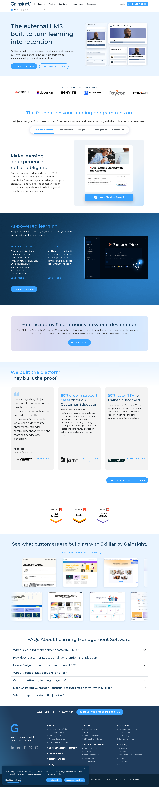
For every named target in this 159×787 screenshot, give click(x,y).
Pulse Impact (124, 761)
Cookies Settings (13, 780)
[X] (31, 748)
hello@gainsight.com (133, 779)
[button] (79, 650)
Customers (78, 4)
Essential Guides (90, 748)
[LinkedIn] (13, 748)
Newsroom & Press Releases (130, 755)
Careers (122, 765)
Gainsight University (127, 739)
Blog (86, 732)
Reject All (54, 780)
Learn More (81, 342)
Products (38, 4)
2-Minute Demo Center (93, 739)
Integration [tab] (101, 130)
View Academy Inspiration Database (78, 553)
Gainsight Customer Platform (62, 748)
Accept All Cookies (74, 780)
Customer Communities (58, 742)
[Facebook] (25, 748)
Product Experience (57, 739)
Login (122, 4)
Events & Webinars (91, 736)
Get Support (89, 758)
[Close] (85, 768)
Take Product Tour (54, 66)
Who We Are (124, 748)
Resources (91, 4)
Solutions (63, 4)
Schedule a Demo (137, 4)
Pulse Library (124, 736)
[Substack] (19, 748)
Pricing (52, 4)
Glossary (87, 751)
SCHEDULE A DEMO (24, 289)
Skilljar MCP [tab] (84, 130)
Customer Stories (56, 759)
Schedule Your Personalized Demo (100, 712)
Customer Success (56, 732)
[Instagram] (37, 748)
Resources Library (91, 729)
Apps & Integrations (91, 755)
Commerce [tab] (118, 130)
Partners (122, 758)
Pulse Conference (126, 732)
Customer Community (128, 729)
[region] (45, 775)
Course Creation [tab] (44, 130)
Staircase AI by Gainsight (58, 729)
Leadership (123, 751)
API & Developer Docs (93, 761)
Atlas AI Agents (55, 753)
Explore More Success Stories (127, 480)
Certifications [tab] (65, 130)
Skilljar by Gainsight (56, 736)
